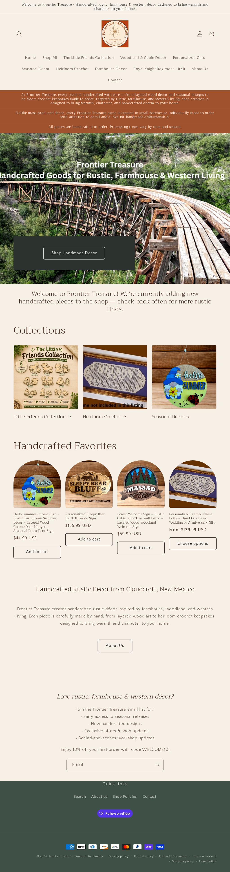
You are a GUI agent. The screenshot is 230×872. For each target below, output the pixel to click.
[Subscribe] (157, 765)
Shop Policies (125, 797)
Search (80, 797)
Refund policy (144, 856)
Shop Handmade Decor (74, 253)
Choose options (192, 543)
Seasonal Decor (168, 417)
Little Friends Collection (39, 417)
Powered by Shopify (89, 856)
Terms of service (204, 856)
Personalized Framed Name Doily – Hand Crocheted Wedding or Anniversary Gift (192, 518)
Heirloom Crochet (102, 417)
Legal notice (208, 861)
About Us (115, 646)
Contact (149, 797)
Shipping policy (183, 861)
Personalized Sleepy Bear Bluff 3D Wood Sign (85, 516)
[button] (19, 34)
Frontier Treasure (61, 856)
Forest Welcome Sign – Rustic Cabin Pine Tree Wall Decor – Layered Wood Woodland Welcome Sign (140, 520)
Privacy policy (118, 856)
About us (99, 797)
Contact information (173, 856)
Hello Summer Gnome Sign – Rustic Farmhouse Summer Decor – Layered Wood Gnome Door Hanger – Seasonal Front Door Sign (36, 522)
